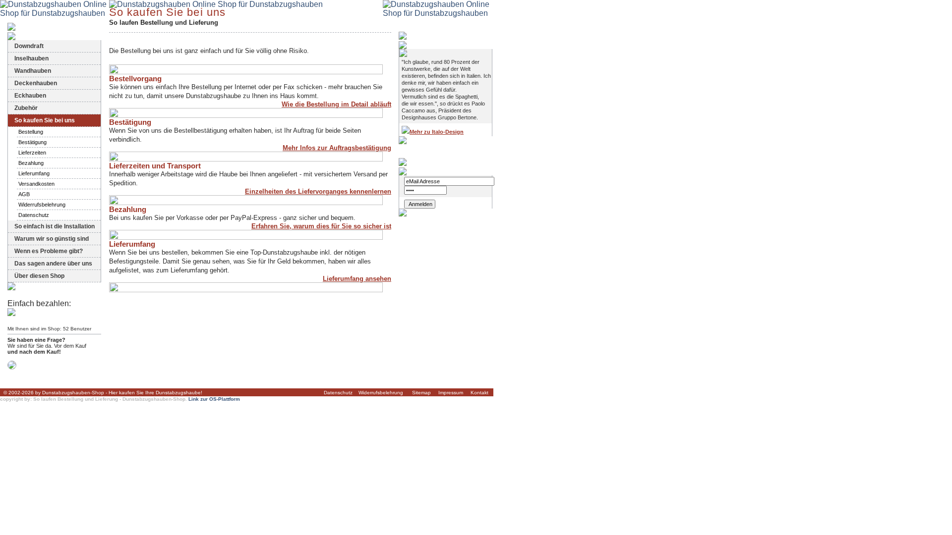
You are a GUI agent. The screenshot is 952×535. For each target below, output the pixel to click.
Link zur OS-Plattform (214, 399)
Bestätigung (32, 142)
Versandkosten (36, 184)
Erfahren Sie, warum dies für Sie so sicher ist (321, 226)
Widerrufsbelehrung (41, 205)
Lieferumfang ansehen (357, 278)
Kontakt (479, 392)
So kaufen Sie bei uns (44, 120)
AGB (24, 194)
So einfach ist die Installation (54, 226)
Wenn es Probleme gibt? (48, 251)
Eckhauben (30, 95)
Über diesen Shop (39, 275)
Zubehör (26, 108)
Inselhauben (31, 58)
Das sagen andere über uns (53, 263)
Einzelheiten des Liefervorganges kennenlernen (318, 191)
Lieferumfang (34, 173)
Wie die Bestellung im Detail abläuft (336, 104)
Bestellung (30, 132)
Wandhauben (32, 70)
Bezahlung (31, 163)
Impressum (450, 392)
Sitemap (421, 392)
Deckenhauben (35, 83)
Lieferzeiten (32, 153)
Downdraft (29, 46)
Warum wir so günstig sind (51, 238)
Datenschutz (33, 215)
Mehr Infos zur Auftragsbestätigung (337, 148)
